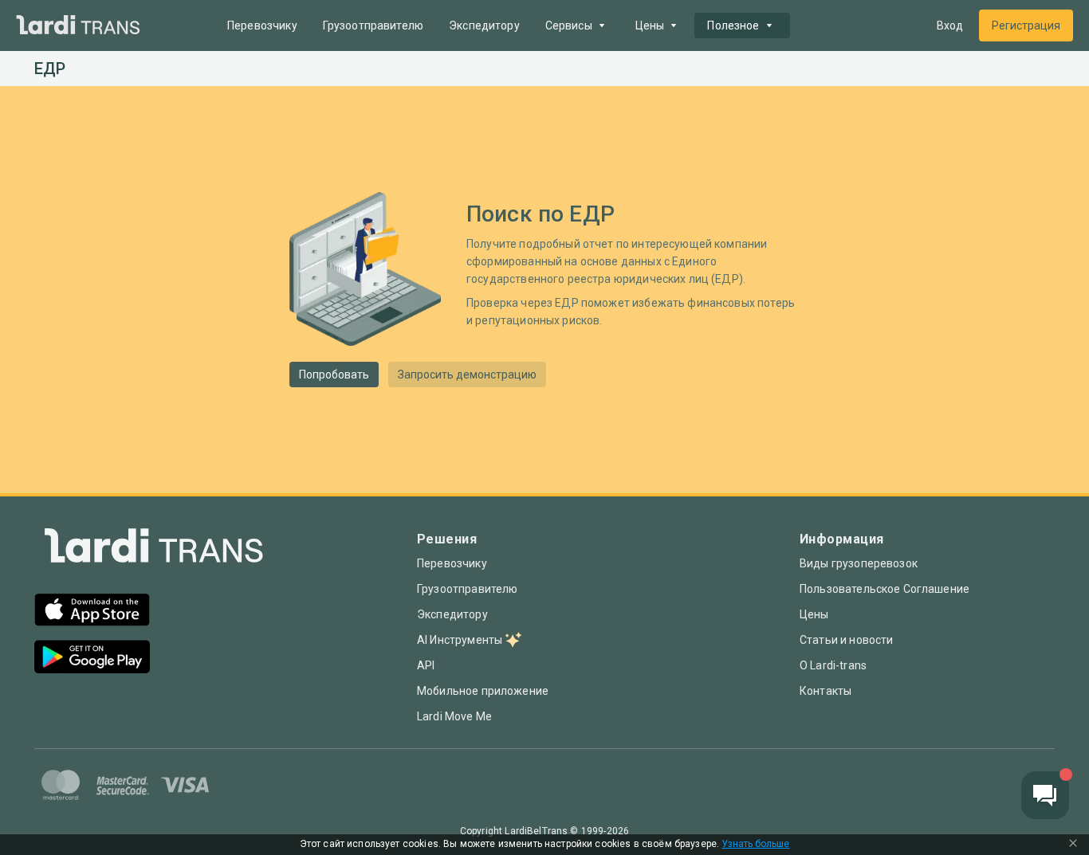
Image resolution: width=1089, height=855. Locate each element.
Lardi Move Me (454, 716)
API (425, 665)
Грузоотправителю (373, 25)
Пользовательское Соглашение (884, 588)
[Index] (154, 549)
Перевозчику (262, 25)
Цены (814, 614)
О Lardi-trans (833, 665)
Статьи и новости (846, 639)
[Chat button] (1045, 795)
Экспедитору (484, 25)
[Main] (78, 25)
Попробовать (334, 374)
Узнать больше (755, 844)
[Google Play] (92, 658)
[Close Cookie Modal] (1073, 845)
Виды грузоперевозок (859, 563)
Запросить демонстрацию (467, 374)
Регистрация (1026, 25)
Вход (950, 25)
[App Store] (92, 611)
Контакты (825, 690)
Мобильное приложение (482, 690)
